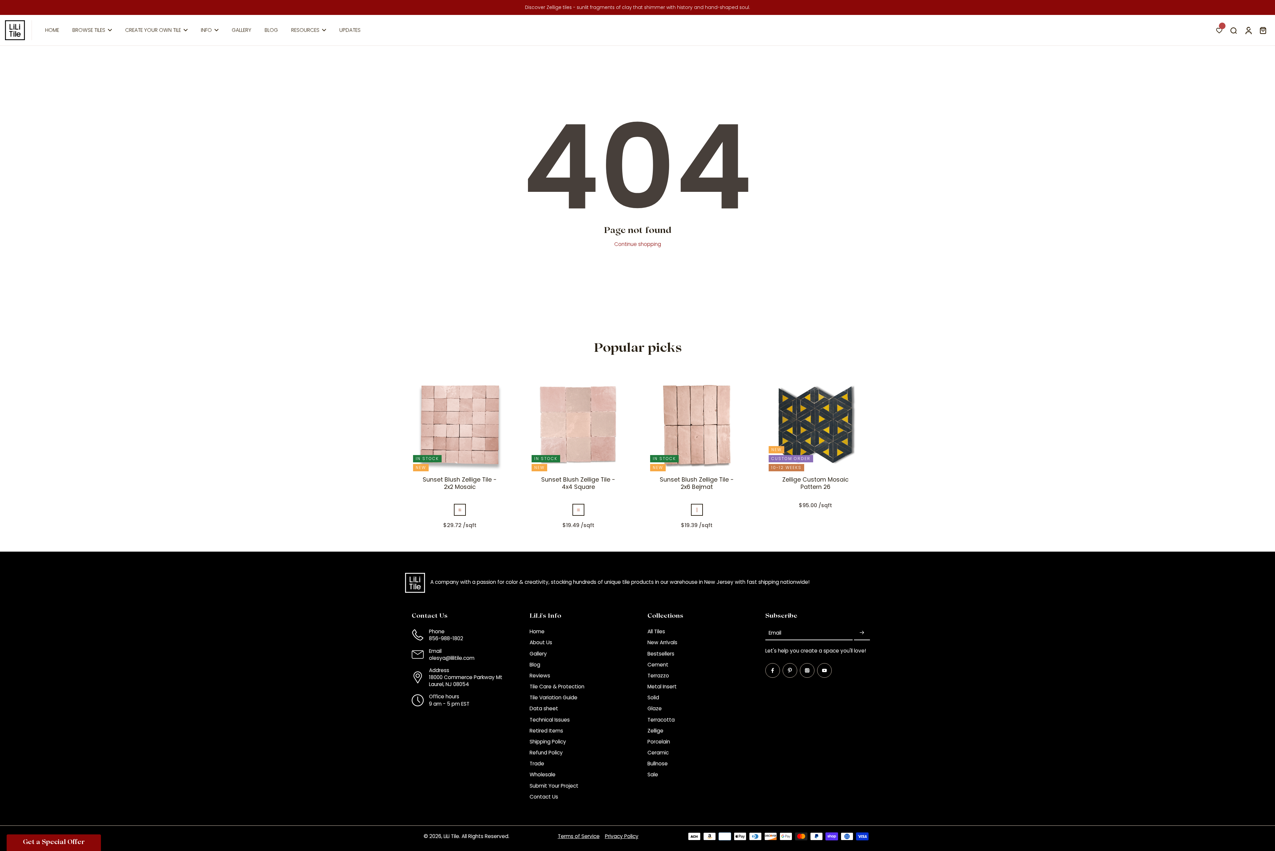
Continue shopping (637, 244)
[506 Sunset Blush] (460, 509)
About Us (541, 642)
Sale (652, 774)
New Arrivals (662, 642)
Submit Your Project (554, 785)
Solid (653, 697)
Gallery (538, 653)
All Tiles (656, 631)
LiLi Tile (451, 836)
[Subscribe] (862, 632)
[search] (1233, 30)
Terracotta (661, 719)
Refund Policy (546, 752)
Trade (537, 763)
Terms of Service (579, 836)
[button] (54, 842)
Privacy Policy (621, 836)
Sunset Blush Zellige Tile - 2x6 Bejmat (697, 483)
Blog (535, 664)
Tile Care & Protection (557, 686)
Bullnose (657, 763)
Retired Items (546, 730)
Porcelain (658, 741)
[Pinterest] (790, 670)
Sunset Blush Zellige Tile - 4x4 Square (578, 483)
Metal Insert (662, 686)
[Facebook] (772, 670)
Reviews (540, 675)
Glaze (654, 708)
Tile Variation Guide (553, 697)
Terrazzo (658, 675)
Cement (657, 664)
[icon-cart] (1262, 30)
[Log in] (1248, 30)
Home (537, 631)
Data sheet (544, 708)
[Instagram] (807, 670)
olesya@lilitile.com (451, 658)
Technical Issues (550, 719)
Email (775, 632)
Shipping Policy (548, 741)
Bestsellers (660, 653)
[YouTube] (824, 670)
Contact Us (544, 796)
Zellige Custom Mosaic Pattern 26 (815, 483)
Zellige (655, 730)
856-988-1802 (446, 638)
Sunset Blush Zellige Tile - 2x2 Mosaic (460, 483)
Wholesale (542, 774)
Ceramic (658, 752)
